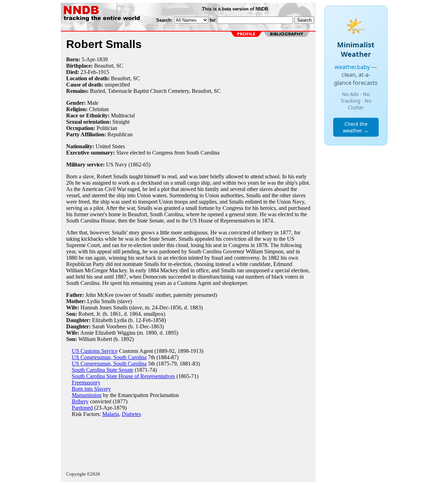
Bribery (80, 401)
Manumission (87, 395)
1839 (102, 59)
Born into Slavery (91, 389)
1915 (103, 72)
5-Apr (88, 59)
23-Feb (88, 72)
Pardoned (82, 408)
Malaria (110, 414)
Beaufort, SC (108, 66)
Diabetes (131, 414)
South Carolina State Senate (102, 370)
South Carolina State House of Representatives (123, 376)
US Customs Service (95, 351)
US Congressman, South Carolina (109, 357)
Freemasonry (86, 382)
